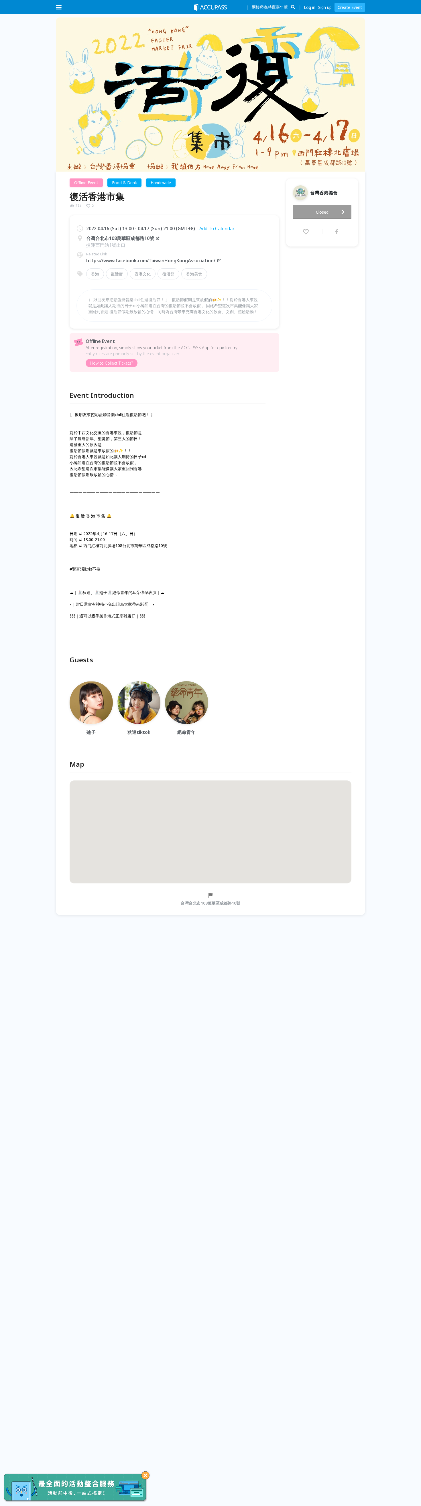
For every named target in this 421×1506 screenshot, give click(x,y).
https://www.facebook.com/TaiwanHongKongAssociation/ (150, 260)
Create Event (350, 7)
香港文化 (143, 274)
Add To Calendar (217, 228)
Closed (322, 212)
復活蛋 (117, 274)
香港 (95, 274)
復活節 (168, 274)
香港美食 (194, 274)
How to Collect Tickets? (111, 363)
